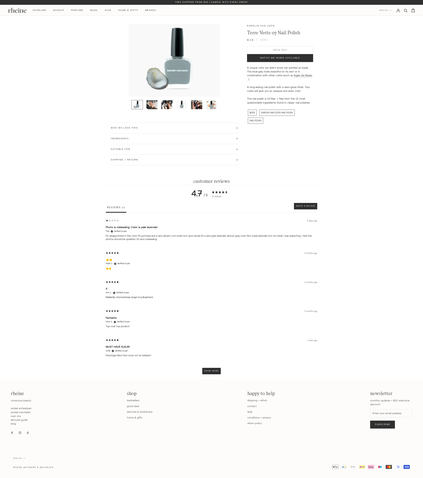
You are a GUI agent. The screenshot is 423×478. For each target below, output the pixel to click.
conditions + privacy (259, 417)
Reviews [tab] (116, 207)
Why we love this (124, 128)
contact (252, 406)
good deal (133, 406)
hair (108, 10)
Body (252, 113)
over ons (16, 416)
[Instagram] (20, 433)
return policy (254, 423)
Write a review (305, 206)
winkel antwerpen (21, 408)
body (94, 10)
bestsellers (133, 400)
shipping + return (257, 400)
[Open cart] (413, 10)
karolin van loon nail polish (277, 113)
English (383, 10)
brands (150, 10)
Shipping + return (124, 160)
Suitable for (120, 149)
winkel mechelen (21, 412)
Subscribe (382, 424)
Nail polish (255, 121)
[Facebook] (12, 433)
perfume (77, 10)
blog (13, 424)
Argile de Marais (303, 75)
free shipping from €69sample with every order (211, 2)
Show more (211, 371)
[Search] (405, 10)
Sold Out (280, 50)
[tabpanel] (211, 297)
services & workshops (139, 412)
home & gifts (128, 10)
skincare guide (19, 420)
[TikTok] (28, 433)
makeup (58, 10)
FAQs (249, 412)
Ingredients (120, 139)
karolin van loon (261, 26)
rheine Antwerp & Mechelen (33, 468)
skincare (39, 10)
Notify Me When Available (280, 58)
